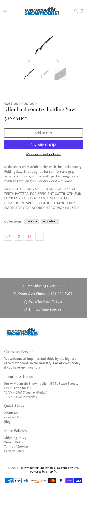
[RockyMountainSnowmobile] (43, 11)
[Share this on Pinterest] (29, 237)
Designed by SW (67, 468)
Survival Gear (50, 221)
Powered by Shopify (43, 472)
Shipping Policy (15, 438)
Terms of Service (16, 447)
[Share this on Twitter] (8, 237)
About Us (11, 413)
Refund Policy (14, 442)
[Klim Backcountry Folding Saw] (43, 44)
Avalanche (31, 221)
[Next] (56, 62)
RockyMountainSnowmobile (37, 468)
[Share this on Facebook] (19, 237)
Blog (7, 422)
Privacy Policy (14, 451)
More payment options (43, 154)
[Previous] (31, 62)
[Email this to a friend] (39, 237)
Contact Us (12, 417)
